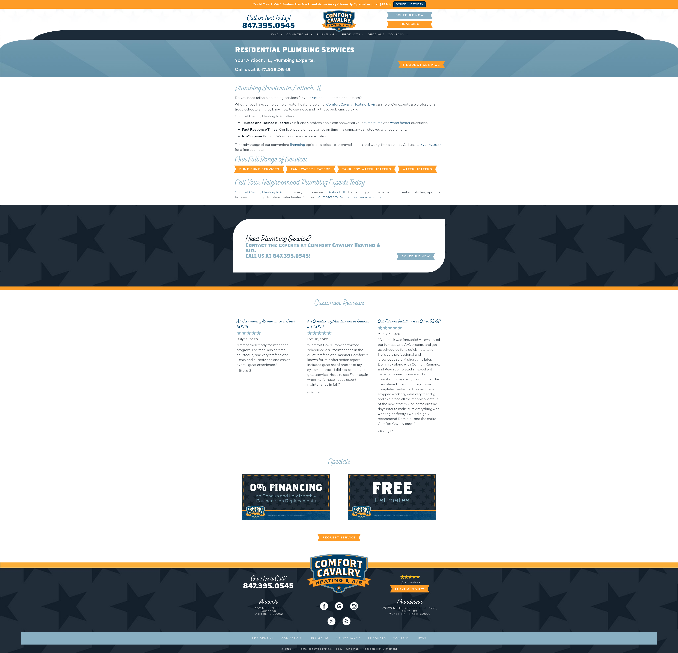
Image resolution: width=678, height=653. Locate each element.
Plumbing (325, 34)
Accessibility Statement (380, 648)
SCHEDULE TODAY (409, 4)
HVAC (274, 34)
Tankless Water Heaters (366, 169)
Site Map (352, 648)
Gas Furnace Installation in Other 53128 (409, 321)
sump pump (373, 122)
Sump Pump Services (259, 169)
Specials (376, 34)
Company (396, 34)
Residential (263, 638)
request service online (364, 197)
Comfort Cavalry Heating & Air (350, 104)
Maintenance (348, 638)
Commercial (297, 34)
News (421, 638)
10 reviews (413, 582)
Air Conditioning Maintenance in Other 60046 (266, 323)
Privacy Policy (332, 648)
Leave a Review (409, 589)
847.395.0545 (268, 25)
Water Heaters (417, 169)
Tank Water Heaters (311, 169)
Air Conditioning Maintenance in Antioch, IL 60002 (338, 323)
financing (297, 144)
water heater (400, 122)
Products (351, 34)
